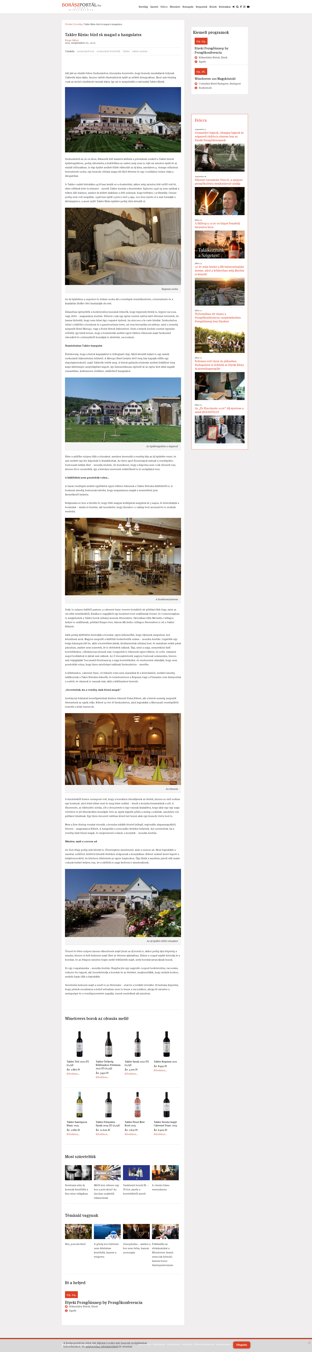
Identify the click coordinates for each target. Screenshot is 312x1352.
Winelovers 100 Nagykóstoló (215, 79)
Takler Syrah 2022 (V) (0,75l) (137, 1063)
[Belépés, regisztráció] (233, 6)
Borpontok (201, 7)
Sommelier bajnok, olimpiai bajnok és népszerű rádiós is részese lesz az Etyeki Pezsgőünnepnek (219, 135)
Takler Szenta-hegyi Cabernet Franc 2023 (165, 1123)
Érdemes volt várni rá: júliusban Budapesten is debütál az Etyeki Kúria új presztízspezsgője (219, 363)
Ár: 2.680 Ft (73, 1130)
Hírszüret (175, 7)
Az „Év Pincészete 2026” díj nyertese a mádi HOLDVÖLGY (219, 409)
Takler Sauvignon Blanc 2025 (77, 1123)
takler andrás (140, 51)
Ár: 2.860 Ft (73, 1069)
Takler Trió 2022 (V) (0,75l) (78, 1063)
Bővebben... (73, 1073)
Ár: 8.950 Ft (160, 1066)
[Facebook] (240, 6)
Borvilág (143, 7)
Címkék (69, 51)
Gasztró (154, 7)
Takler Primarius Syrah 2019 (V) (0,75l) (108, 1123)
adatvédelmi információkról (101, 1346)
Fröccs (164, 7)
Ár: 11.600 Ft (103, 1130)
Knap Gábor (72, 40)
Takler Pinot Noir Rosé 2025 (135, 1123)
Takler (126, 51)
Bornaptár (188, 7)
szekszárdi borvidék (108, 51)
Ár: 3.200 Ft (131, 1069)
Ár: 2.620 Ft (131, 1130)
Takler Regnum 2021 (165, 1061)
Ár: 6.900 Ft (160, 1130)
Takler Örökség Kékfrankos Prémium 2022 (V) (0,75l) (108, 1065)
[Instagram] (244, 6)
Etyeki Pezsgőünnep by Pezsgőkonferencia (104, 1302)
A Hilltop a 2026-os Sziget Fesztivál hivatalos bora (217, 224)
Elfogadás (241, 1345)
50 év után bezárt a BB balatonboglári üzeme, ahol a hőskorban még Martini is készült (219, 269)
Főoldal (68, 24)
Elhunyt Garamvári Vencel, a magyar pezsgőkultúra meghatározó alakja (219, 180)
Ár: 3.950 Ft (102, 1073)
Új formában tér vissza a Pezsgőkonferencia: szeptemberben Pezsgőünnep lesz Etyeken (218, 316)
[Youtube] (248, 6)
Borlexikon (225, 7)
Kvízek (213, 7)
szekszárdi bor (85, 51)
